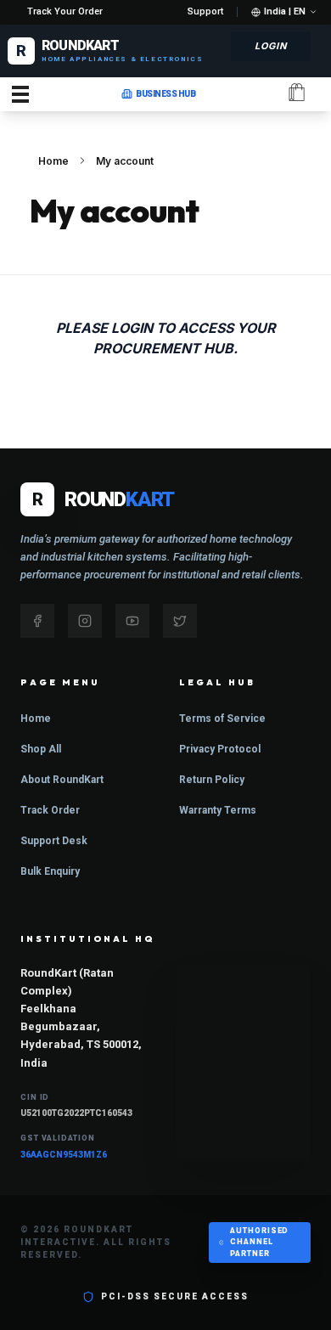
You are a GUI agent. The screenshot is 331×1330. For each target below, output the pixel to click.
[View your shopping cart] (296, 93)
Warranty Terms (217, 810)
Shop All (40, 749)
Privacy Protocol (220, 749)
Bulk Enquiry (50, 871)
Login (271, 46)
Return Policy (211, 780)
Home (53, 161)
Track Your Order (65, 11)
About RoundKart (62, 780)
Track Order (50, 810)
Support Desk (53, 841)
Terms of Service (222, 718)
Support (205, 11)
